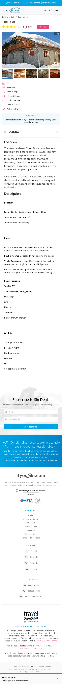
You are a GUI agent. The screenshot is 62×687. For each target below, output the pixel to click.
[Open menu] (57, 10)
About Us (31, 523)
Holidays (5, 17)
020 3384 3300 (34, 591)
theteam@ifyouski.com (33, 596)
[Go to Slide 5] (55, 74)
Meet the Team (31, 526)
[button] (31, 50)
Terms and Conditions (31, 538)
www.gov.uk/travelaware (47, 641)
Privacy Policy (30, 534)
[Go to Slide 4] (43, 74)
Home (30, 515)
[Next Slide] (57, 50)
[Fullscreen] (56, 64)
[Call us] (50, 10)
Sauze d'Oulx (23, 17)
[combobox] (31, 131)
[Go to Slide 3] (31, 74)
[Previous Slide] (5, 50)
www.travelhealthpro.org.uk (31, 648)
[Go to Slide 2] (19, 74)
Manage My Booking (31, 519)
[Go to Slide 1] (7, 74)
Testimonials (31, 530)
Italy (12, 17)
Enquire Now (33, 585)
